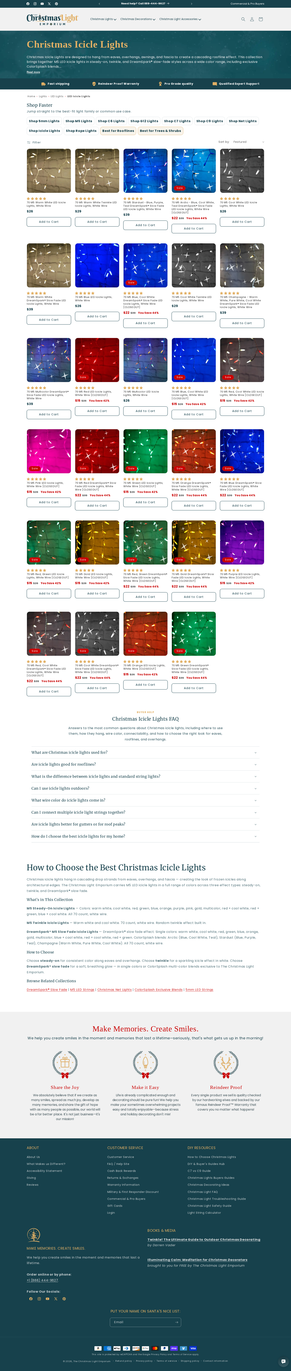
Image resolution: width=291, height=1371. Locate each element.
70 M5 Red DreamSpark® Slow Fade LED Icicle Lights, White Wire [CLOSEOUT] (95, 486)
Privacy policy (144, 1360)
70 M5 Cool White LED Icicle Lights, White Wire (238, 204)
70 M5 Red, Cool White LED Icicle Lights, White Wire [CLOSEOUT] (242, 393)
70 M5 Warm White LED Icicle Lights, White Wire (46, 204)
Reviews (32, 1185)
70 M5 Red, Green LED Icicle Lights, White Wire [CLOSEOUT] (48, 576)
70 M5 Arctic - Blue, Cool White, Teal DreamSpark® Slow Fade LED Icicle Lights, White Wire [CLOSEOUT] (193, 207)
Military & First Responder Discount (133, 1192)
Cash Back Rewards (121, 1171)
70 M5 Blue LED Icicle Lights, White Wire (93, 299)
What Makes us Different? (46, 1164)
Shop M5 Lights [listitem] (79, 121)
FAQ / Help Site (118, 1164)
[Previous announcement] (99, 4)
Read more (33, 72)
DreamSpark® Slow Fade (47, 989)
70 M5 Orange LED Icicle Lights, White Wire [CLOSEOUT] (144, 667)
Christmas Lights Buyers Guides (211, 1178)
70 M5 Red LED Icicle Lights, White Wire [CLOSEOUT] (93, 393)
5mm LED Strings (199, 989)
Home (31, 96)
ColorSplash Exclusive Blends (159, 989)
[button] (243, 19)
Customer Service (120, 1157)
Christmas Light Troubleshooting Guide (217, 1199)
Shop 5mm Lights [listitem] (44, 121)
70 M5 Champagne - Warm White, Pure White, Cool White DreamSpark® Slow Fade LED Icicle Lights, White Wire (240, 302)
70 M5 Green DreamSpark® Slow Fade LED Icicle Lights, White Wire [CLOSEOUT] (190, 669)
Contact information (215, 1360)
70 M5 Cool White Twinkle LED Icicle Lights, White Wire (192, 299)
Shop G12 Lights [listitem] (144, 121)
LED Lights (57, 96)
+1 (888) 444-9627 (42, 1280)
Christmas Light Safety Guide (209, 1206)
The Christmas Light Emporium (92, 1361)
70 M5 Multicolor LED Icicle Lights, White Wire (141, 393)
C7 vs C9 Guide (199, 1171)
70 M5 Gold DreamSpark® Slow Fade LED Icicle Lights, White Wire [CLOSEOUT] (193, 578)
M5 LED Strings (82, 989)
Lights (43, 96)
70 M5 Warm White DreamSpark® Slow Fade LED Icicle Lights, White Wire (46, 301)
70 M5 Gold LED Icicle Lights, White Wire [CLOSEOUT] (94, 576)
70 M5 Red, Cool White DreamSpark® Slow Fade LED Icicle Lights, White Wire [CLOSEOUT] (46, 670)
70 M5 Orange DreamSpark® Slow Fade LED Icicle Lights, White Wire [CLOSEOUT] (191, 486)
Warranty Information (123, 1185)
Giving (31, 1178)
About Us (33, 1157)
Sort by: (224, 142)
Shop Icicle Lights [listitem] (44, 131)
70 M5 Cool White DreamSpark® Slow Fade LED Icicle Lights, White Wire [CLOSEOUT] (97, 669)
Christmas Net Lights (114, 989)
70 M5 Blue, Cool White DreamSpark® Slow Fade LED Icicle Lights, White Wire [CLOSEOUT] (143, 302)
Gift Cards (115, 1206)
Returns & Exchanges (123, 1178)
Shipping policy (190, 1360)
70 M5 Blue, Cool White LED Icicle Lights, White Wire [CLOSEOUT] (190, 395)
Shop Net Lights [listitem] (243, 121)
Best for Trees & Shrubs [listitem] (160, 131)
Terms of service (167, 1360)
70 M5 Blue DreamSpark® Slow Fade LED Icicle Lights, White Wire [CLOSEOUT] (241, 486)
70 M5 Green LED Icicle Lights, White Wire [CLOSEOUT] (143, 484)
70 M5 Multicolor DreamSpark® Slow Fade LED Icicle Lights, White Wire (48, 395)
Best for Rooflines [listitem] (118, 131)
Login (111, 1213)
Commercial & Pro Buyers (126, 1199)
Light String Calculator (204, 1213)
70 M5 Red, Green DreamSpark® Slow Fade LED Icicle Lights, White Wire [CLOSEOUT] (145, 578)
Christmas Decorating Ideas (208, 1185)
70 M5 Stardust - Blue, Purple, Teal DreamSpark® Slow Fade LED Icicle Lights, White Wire (143, 206)
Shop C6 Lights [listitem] (111, 121)
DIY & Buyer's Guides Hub (206, 1164)
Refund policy (123, 1360)
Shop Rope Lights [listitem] (81, 131)
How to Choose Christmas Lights (212, 1157)
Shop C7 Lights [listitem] (177, 121)
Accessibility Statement (44, 1171)
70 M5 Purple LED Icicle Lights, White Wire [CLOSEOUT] (240, 576)
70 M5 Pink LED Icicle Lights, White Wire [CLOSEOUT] (45, 484)
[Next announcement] (191, 4)
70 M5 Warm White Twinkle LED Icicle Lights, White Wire (96, 204)
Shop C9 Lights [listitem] (209, 121)
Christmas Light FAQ (203, 1192)
